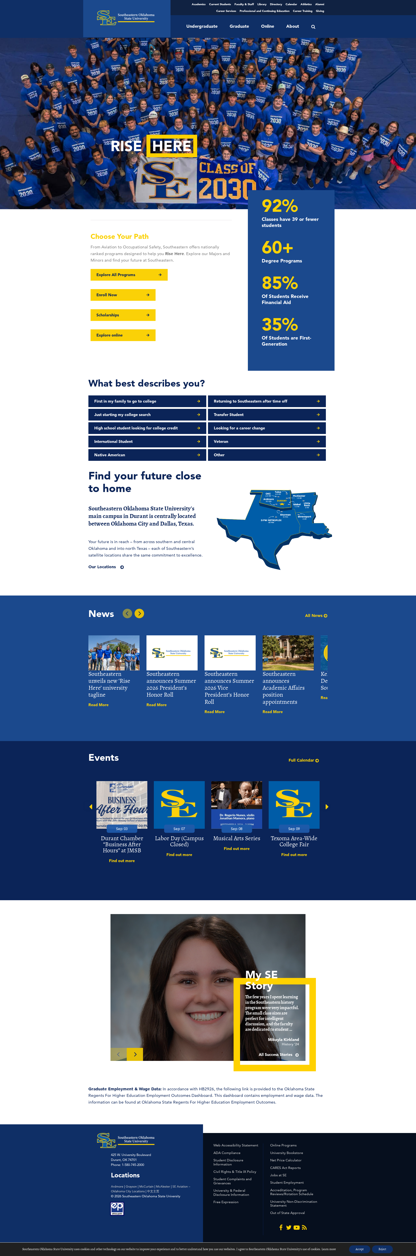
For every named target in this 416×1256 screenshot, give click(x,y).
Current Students (220, 4)
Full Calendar (301, 760)
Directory (276, 4)
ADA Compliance (226, 1153)
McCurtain (146, 1186)
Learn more (329, 1249)
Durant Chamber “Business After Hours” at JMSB (122, 844)
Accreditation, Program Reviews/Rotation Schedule (291, 1192)
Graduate (239, 26)
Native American (109, 454)
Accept (360, 1249)
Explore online (109, 335)
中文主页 (153, 1191)
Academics (199, 4)
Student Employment (287, 1182)
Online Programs (283, 1145)
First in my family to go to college (125, 401)
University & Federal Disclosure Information (231, 1192)
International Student (113, 441)
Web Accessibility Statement (235, 1145)
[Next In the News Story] (139, 613)
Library (261, 4)
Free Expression (226, 1202)
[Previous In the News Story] (127, 613)
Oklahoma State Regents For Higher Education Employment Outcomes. (209, 1102)
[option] (122, 822)
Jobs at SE (278, 1175)
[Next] (135, 1054)
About (292, 26)
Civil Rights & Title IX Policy (234, 1172)
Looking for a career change (239, 428)
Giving (320, 11)
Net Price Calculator (286, 1160)
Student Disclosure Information (228, 1162)
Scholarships (107, 314)
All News (314, 615)
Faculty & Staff (244, 4)
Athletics (306, 4)
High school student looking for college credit (136, 428)
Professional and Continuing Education (264, 11)
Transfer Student (229, 414)
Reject (382, 1249)
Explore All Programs (115, 274)
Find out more (122, 860)
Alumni (319, 4)
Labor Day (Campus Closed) (179, 841)
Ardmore (117, 1186)
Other (219, 454)
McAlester (163, 1186)
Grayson (131, 1186)
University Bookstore (286, 1153)
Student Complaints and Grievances (232, 1181)
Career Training (302, 11)
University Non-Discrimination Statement (293, 1203)
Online (267, 26)
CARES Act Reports (285, 1168)
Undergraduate (202, 26)
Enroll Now (106, 294)
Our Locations (102, 566)
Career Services (226, 11)
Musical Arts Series (236, 838)
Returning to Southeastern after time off (250, 401)
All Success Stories (276, 1054)
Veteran (221, 441)
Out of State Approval (287, 1213)
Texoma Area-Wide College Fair (294, 841)
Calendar (291, 4)
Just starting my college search (122, 414)
